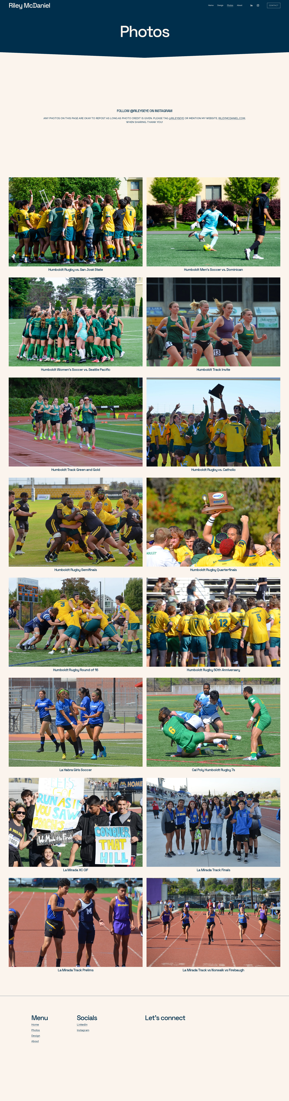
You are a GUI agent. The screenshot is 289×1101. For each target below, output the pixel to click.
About (239, 5)
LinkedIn (82, 1024)
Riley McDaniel (29, 5)
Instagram (83, 1030)
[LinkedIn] (251, 5)
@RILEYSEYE (139, 111)
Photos (230, 5)
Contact (273, 5)
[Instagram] (258, 5)
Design (220, 5)
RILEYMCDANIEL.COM (231, 118)
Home (211, 5)
